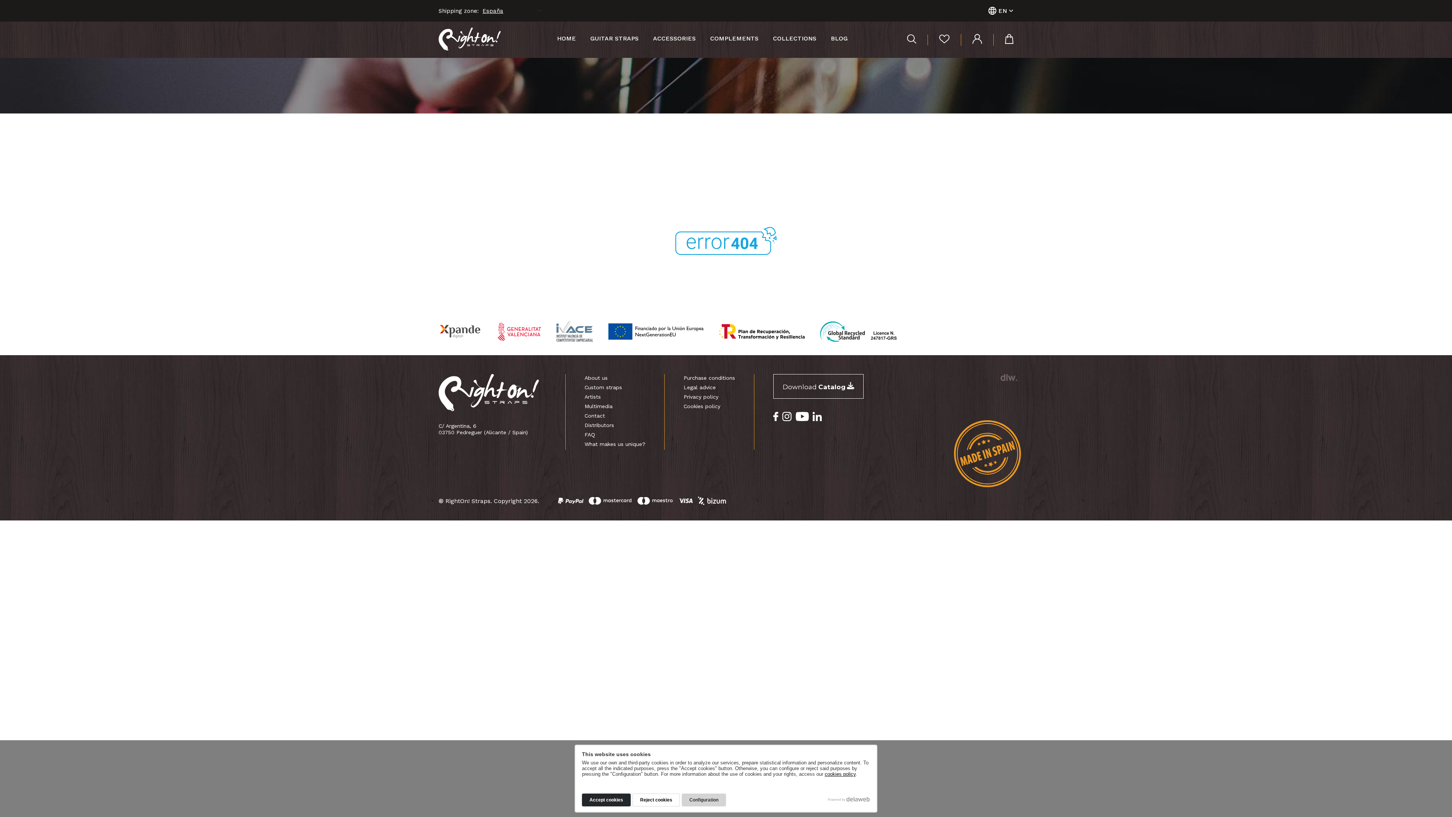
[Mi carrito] (1003, 40)
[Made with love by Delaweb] (849, 799)
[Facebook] (776, 416)
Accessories (674, 38)
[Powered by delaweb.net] (1008, 377)
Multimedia (599, 406)
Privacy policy (701, 397)
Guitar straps (614, 38)
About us (596, 378)
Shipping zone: (459, 11)
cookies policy (840, 774)
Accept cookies (606, 800)
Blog (839, 38)
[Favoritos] (938, 39)
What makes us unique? (615, 444)
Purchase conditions (709, 378)
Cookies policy (702, 406)
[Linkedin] (817, 416)
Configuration (703, 800)
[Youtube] (802, 416)
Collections (794, 38)
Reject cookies (656, 800)
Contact (595, 416)
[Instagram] (787, 416)
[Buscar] (911, 39)
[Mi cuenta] (971, 40)
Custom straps (603, 387)
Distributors (599, 425)
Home (566, 38)
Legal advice (700, 387)
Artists (593, 397)
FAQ (590, 435)
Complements (734, 38)
